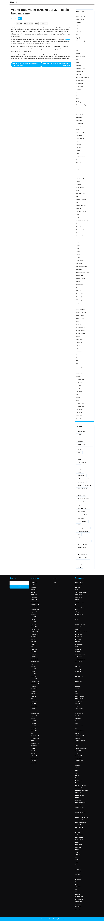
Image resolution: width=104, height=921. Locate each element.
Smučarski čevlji (80, 318)
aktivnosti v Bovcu (82, 431)
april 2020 (33, 753)
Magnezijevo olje (80, 178)
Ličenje (77, 169)
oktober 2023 (34, 659)
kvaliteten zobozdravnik (83, 478)
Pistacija (78, 257)
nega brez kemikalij (82, 488)
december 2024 (35, 629)
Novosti (13, 2)
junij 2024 (33, 641)
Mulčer (77, 190)
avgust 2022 (34, 688)
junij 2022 (33, 693)
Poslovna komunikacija (81, 266)
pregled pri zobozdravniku (84, 514)
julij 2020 (33, 748)
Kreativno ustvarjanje (81, 156)
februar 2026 (34, 597)
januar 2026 (34, 599)
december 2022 (35, 681)
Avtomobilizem (79, 31)
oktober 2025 (34, 607)
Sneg (77, 321)
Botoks (77, 50)
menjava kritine (81, 482)
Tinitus (77, 361)
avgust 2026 (34, 582)
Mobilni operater (80, 187)
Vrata (77, 394)
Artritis (77, 25)
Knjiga (77, 141)
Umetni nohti (79, 373)
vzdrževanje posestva (83, 560)
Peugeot (78, 254)
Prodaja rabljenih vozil (81, 287)
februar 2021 (34, 730)
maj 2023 (33, 671)
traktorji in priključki (82, 544)
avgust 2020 (34, 745)
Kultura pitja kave (80, 162)
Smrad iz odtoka (80, 315)
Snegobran (78, 324)
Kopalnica (78, 147)
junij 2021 (33, 721)
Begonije (78, 38)
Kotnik (77, 153)
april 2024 (33, 646)
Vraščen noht (79, 391)
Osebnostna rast (80, 239)
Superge (78, 345)
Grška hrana (79, 117)
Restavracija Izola (80, 293)
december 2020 (35, 735)
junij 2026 (33, 587)
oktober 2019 (34, 758)
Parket (77, 248)
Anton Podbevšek (80, 16)
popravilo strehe (81, 511)
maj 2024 (33, 644)
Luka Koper (79, 175)
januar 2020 (34, 755)
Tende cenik (79, 351)
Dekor (77, 62)
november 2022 (35, 683)
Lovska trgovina (80, 172)
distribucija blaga (82, 444)
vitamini (79, 557)
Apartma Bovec (80, 19)
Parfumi (78, 245)
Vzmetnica (78, 400)
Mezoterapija (79, 184)
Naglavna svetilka (80, 193)
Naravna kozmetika (81, 199)
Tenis (77, 354)
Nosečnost (78, 208)
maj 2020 (33, 750)
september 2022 (35, 686)
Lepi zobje (78, 166)
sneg (79, 534)
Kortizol (78, 150)
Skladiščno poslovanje (81, 312)
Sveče (77, 348)
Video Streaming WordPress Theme (47, 919)
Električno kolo (79, 83)
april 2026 (33, 592)
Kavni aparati (79, 135)
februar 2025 (34, 626)
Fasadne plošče (80, 92)
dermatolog (80, 441)
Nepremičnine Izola (80, 205)
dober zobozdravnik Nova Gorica (84, 448)
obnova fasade (81, 492)
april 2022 (33, 698)
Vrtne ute (78, 397)
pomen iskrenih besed (83, 508)
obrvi (36, 23)
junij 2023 (33, 669)
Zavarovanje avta (80, 406)
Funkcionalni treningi (81, 105)
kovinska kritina (81, 475)
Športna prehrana (80, 330)
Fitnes (77, 95)
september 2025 (35, 609)
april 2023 (33, 674)
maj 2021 (33, 723)
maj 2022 (33, 696)
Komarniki (78, 144)
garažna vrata (81, 456)
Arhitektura (78, 22)
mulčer (79, 485)
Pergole (78, 251)
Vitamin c (78, 388)
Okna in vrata (79, 223)
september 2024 (35, 634)
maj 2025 (33, 619)
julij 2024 (33, 639)
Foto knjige (78, 102)
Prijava (54, 582)
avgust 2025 (34, 612)
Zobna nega (79, 412)
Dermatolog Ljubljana (81, 68)
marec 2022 (34, 701)
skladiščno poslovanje (83, 531)
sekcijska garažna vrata (83, 528)
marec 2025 (34, 624)
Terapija (78, 357)
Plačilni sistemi (79, 260)
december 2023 (35, 656)
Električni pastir (80, 80)
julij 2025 (33, 614)
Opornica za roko (80, 229)
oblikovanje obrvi (28, 23)
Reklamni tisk (79, 290)
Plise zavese (79, 263)
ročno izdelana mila (82, 521)
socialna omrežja (82, 537)
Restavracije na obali (81, 297)
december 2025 (35, 602)
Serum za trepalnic (80, 309)
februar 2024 (34, 651)
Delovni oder (79, 65)
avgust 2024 (34, 636)
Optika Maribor (79, 233)
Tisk (77, 364)
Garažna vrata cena (81, 111)
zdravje (79, 567)
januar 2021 (34, 733)
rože (79, 524)
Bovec (79, 434)
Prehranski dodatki (80, 278)
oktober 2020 (34, 740)
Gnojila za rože (79, 114)
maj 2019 (33, 760)
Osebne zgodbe (80, 236)
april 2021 (33, 725)
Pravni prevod (79, 269)
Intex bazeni (79, 126)
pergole (79, 505)
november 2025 (35, 604)
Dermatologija (79, 71)
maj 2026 (33, 589)
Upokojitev (78, 376)
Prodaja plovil (79, 284)
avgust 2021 (34, 716)
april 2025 (33, 621)
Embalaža (78, 89)
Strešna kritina (79, 339)
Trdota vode (79, 370)
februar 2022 (34, 703)
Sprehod (78, 336)
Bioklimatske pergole (81, 47)
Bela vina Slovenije (80, 41)
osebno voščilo (81, 501)
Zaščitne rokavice (80, 403)
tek (89, 541)
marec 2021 (34, 728)
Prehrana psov (79, 275)
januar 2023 (34, 678)
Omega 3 (78, 226)
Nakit (77, 196)
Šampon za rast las (81, 303)
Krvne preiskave (80, 159)
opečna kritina (81, 495)
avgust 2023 (34, 664)
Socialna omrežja (80, 327)
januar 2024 (34, 654)
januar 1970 (34, 763)
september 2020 (35, 743)
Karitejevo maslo (80, 132)
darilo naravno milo (82, 438)
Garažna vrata (79, 108)
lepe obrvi (19, 23)
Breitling (78, 53)
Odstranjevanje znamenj (82, 220)
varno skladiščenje (82, 554)
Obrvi (19, 19)
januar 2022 (34, 706)
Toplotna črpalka (80, 367)
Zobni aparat (79, 415)
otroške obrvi (44, 23)
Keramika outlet (80, 138)
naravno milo (88, 485)
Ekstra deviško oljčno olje (82, 77)
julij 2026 (33, 584)
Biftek (77, 44)
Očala (77, 217)
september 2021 (35, 713)
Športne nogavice (80, 333)
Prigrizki (78, 281)
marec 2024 (34, 649)
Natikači (78, 202)
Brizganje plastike (80, 56)
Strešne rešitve (79, 342)
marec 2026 (34, 594)
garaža (79, 452)
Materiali (78, 181)
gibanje (79, 459)
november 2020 (35, 738)
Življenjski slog (79, 409)
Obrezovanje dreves (81, 211)
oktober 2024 (34, 631)
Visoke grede (79, 382)
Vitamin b (78, 385)
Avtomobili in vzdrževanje (82, 28)
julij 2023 (33, 666)
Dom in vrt (78, 74)
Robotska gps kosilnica (81, 300)
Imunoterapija (79, 123)
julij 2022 (33, 691)
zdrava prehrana (82, 564)
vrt (86, 557)
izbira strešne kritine (82, 462)
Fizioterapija (79, 98)
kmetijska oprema (82, 469)
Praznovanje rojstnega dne (82, 272)
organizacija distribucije (83, 498)
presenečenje (81, 518)
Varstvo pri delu (80, 379)
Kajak (77, 129)
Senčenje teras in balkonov (82, 306)
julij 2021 (33, 718)
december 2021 (35, 708)
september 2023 (35, 661)
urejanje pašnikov (82, 547)
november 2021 (35, 711)
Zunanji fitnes (79, 418)
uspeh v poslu (81, 550)
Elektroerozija (79, 86)
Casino (77, 59)
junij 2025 (33, 617)
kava (79, 465)
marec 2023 (34, 676)
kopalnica (80, 472)
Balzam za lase (80, 34)
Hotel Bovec (79, 120)
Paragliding (78, 242)
